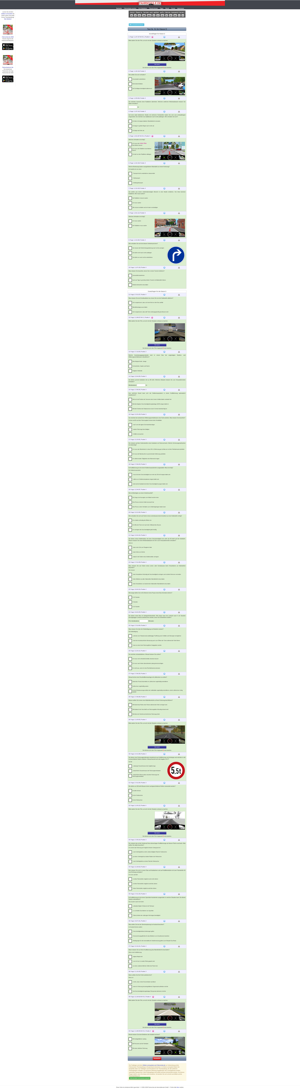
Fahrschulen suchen (130, 8)
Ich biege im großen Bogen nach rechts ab (143, 125)
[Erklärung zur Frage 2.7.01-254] (164, 783)
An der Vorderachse (137, 795)
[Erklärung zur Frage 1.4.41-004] (164, 240)
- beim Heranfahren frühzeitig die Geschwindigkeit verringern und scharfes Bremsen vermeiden (156, 574)
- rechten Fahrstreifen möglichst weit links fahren (144, 883)
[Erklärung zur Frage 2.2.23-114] (164, 651)
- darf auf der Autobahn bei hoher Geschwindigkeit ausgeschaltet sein (150, 484)
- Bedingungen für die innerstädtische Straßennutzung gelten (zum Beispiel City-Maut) (154, 940)
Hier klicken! (7, 19)
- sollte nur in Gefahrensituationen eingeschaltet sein (145, 479)
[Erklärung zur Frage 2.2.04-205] (164, 376)
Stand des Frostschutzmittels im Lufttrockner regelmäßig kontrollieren (150, 681)
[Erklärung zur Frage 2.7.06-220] (164, 674)
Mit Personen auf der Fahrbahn (140, 1043)
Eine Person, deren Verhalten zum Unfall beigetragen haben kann (149, 506)
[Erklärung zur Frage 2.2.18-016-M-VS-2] (164, 997)
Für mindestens (134, 621)
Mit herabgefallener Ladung (139, 1039)
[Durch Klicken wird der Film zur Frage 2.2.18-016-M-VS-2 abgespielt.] (170, 1012)
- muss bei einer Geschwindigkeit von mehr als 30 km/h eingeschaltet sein (151, 474)
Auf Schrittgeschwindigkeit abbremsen (142, 88)
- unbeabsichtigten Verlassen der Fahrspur (143, 906)
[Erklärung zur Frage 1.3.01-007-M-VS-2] (164, 136)
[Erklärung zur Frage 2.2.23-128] (164, 414)
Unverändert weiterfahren (138, 79)
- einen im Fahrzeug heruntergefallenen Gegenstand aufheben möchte (150, 986)
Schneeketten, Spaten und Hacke (141, 366)
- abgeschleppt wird (137, 956)
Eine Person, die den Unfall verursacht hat (143, 502)
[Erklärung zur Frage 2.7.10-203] (164, 352)
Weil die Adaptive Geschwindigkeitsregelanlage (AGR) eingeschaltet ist (150, 404)
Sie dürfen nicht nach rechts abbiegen (142, 252)
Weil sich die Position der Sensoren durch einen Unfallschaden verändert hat (151, 399)
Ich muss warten (136, 202)
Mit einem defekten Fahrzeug (139, 1048)
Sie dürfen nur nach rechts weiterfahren (142, 257)
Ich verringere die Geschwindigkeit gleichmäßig (144, 529)
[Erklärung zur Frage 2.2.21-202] (164, 512)
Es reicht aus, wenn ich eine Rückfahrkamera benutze (146, 668)
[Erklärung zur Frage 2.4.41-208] (164, 754)
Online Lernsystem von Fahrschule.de (154, 1065)
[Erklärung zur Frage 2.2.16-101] (164, 946)
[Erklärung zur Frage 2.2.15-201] (164, 440)
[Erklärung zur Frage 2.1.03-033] (164, 720)
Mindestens (133, 385)
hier (178, 1087)
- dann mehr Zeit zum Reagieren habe (142, 547)
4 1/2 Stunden (136, 606)
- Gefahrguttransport (137, 182)
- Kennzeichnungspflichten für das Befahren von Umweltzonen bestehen (150, 936)
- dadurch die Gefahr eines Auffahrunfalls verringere (145, 556)
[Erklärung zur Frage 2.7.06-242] (164, 390)
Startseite (119, 8)
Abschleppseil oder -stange (139, 361)
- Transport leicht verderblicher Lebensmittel (143, 173)
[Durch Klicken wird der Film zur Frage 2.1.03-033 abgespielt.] (170, 734)
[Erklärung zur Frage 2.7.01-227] (164, 295)
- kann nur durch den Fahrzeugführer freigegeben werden (146, 645)
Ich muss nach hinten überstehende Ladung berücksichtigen (147, 663)
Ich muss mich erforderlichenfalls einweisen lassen (145, 658)
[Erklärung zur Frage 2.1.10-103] (164, 972)
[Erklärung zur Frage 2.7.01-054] (164, 626)
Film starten (157, 64)
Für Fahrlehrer (142, 8)
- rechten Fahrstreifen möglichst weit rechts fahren (145, 879)
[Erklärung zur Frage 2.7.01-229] (164, 562)
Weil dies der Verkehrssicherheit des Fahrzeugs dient (146, 714)
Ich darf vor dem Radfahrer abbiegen (141, 154)
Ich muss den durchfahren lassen (139, 144)
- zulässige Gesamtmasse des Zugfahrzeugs (144, 766)
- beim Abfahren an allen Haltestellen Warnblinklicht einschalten (148, 579)
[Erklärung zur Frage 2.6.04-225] (164, 612)
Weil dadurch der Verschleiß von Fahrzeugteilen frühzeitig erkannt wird (150, 709)
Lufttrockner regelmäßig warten (140, 686)
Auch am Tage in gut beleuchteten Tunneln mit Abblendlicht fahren (149, 280)
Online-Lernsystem (7, 13)
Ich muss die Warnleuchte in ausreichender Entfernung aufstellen (148, 454)
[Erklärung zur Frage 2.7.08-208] (164, 697)
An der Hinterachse (137, 800)
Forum (173, 8)
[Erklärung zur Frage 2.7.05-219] (164, 840)
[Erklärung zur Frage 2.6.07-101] (164, 921)
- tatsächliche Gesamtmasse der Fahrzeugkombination (146, 770)
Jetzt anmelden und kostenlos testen (139, 1078)
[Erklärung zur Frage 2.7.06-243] (164, 464)
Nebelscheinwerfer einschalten (140, 284)
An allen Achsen (136, 790)
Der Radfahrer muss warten (139, 225)
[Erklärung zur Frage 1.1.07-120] (164, 268)
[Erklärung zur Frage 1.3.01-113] (164, 213)
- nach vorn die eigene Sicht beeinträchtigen (143, 424)
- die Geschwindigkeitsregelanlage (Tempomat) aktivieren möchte (149, 991)
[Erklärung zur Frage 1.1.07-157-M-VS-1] (164, 37)
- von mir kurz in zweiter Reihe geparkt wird (143, 961)
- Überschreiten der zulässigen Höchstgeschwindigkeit (146, 915)
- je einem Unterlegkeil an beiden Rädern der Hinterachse (147, 856)
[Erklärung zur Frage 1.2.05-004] (164, 98)
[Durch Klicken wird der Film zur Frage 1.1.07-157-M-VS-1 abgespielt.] (170, 52)
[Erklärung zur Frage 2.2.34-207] (164, 490)
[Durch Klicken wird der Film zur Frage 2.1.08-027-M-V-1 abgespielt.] (170, 332)
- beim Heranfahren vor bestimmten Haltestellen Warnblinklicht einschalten (151, 583)
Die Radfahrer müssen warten (140, 198)
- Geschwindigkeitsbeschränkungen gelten (143, 931)
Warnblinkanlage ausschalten (139, 307)
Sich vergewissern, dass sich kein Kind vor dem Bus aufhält (147, 302)
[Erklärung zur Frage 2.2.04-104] (164, 535)
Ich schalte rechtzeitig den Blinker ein (141, 520)
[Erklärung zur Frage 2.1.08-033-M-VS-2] (164, 1031)
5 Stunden (135, 602)
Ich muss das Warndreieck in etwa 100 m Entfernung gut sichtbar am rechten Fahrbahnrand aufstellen (158, 449)
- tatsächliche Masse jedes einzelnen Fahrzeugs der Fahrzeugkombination (145, 775)
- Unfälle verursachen (137, 434)
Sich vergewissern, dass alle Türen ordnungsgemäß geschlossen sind (150, 311)
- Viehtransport (136, 178)
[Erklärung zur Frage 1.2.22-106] (164, 163)
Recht (167, 8)
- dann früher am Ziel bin (138, 552)
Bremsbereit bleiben (137, 83)
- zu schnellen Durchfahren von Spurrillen (143, 910)
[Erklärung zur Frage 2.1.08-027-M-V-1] (164, 318)
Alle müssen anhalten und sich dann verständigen (145, 207)
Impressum (180, 8)
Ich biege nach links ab (138, 130)
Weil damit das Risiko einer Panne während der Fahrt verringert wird (149, 704)
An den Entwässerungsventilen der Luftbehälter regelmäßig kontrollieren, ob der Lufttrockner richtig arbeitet (157, 691)
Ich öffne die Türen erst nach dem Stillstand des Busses (146, 525)
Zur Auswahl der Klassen (137, 24)
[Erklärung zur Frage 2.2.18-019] (164, 867)
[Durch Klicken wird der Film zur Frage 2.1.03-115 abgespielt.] (170, 820)
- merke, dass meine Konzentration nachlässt (144, 981)
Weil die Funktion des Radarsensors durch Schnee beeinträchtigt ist (149, 408)
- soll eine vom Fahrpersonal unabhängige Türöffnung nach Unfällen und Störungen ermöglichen (156, 635)
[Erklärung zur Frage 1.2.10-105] (164, 188)
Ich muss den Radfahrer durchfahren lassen (141, 149)
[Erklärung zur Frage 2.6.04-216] (164, 589)
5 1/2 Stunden (136, 597)
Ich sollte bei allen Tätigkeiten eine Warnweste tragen (145, 458)
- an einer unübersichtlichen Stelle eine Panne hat (145, 966)
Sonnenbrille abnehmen (138, 275)
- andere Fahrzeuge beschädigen (140, 429)
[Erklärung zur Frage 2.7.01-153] (164, 894)
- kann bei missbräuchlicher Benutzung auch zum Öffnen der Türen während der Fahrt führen (156, 640)
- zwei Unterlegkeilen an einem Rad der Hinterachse (145, 861)
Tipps (161, 8)
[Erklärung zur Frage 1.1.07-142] (164, 112)
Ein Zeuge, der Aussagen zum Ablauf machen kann (145, 497)
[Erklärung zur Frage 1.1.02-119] (164, 71)
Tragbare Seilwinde (137, 370)
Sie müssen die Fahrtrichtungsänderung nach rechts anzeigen (148, 248)
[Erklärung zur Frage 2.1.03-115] (164, 806)
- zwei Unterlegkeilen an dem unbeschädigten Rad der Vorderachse (149, 852)
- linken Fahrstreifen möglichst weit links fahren (144, 888)
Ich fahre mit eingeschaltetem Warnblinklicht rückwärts (146, 121)
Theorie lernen (153, 8)
